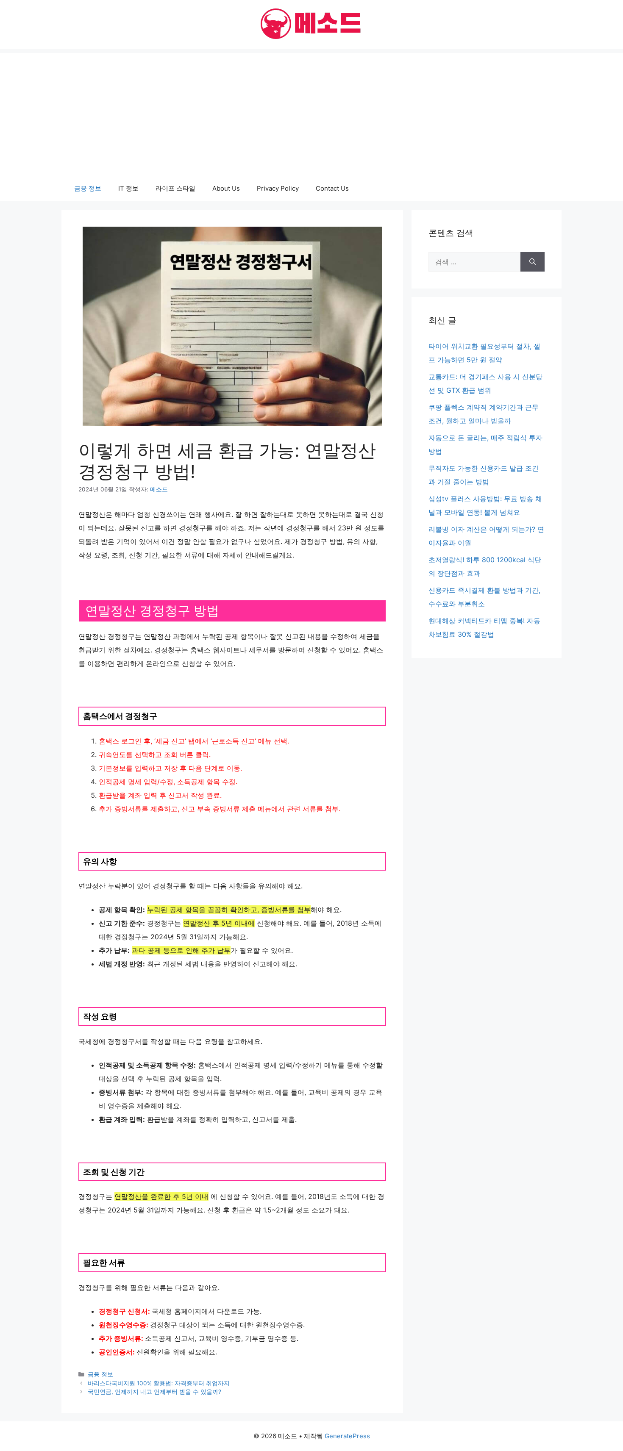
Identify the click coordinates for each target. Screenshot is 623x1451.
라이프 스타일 (175, 188)
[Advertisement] (311, 112)
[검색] (532, 262)
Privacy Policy (278, 188)
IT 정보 (128, 188)
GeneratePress (347, 1436)
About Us (226, 188)
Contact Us (332, 188)
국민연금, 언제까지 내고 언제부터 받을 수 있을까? (154, 1391)
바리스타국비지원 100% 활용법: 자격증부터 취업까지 (159, 1383)
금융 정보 (87, 188)
